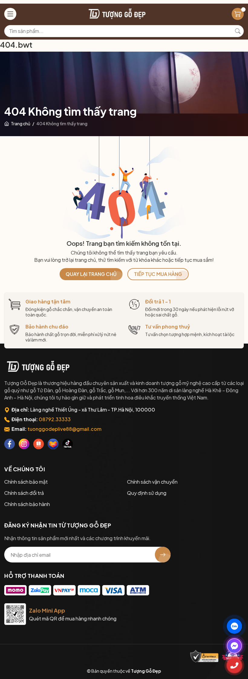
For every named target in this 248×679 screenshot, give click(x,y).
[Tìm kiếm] (238, 31)
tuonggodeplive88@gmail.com (64, 429)
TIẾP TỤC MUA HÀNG (158, 274)
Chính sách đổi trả (24, 493)
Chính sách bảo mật (26, 482)
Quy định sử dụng (146, 493)
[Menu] (10, 14)
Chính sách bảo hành (27, 504)
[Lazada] (53, 444)
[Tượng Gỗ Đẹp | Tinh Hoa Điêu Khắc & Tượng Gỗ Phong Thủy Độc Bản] (116, 13)
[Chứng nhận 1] (204, 656)
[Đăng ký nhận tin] (163, 554)
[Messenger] (234, 645)
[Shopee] (38, 444)
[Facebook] (9, 444)
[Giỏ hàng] (238, 14)
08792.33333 (55, 419)
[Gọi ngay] (234, 665)
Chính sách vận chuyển (152, 482)
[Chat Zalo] (234, 626)
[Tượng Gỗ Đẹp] (37, 366)
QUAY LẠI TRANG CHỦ (91, 274)
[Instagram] (24, 444)
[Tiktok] (67, 444)
